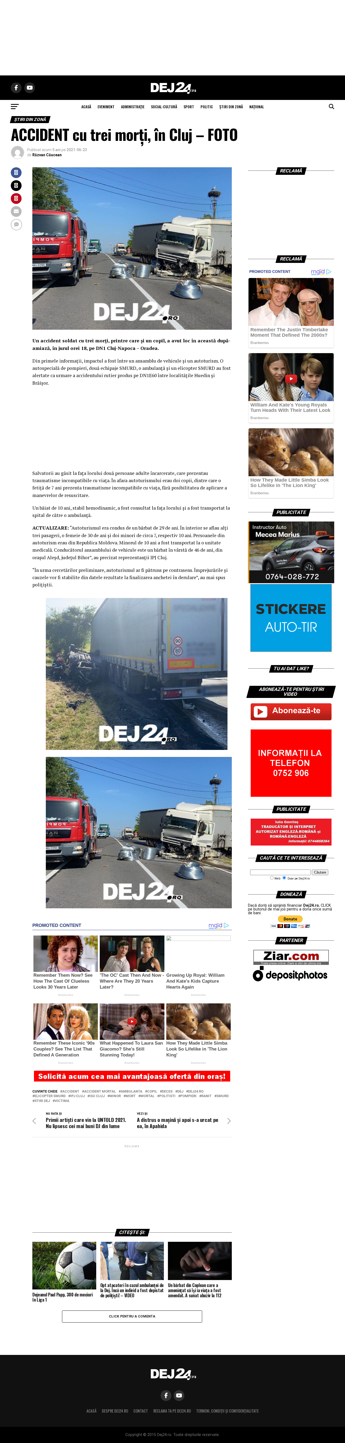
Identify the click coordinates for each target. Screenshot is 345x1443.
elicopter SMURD (49, 1096)
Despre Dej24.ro (115, 1411)
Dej (180, 1091)
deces (167, 1091)
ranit (206, 1096)
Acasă (91, 1411)
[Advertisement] (172, 37)
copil (152, 1091)
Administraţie (132, 106)
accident (70, 1091)
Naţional (256, 106)
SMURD (222, 1096)
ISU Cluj (97, 1096)
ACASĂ (86, 106)
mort (131, 1096)
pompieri (188, 1096)
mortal (147, 1096)
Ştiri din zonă (231, 106)
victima (62, 1101)
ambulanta (131, 1091)
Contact (140, 1411)
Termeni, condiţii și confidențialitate (227, 1411)
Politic (207, 106)
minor (115, 1096)
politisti (167, 1096)
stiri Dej (42, 1101)
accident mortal (100, 1091)
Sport (189, 106)
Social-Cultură (164, 106)
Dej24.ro (195, 1091)
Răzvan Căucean (47, 155)
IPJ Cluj (77, 1096)
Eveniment (106, 106)
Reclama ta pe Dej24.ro (172, 1411)
